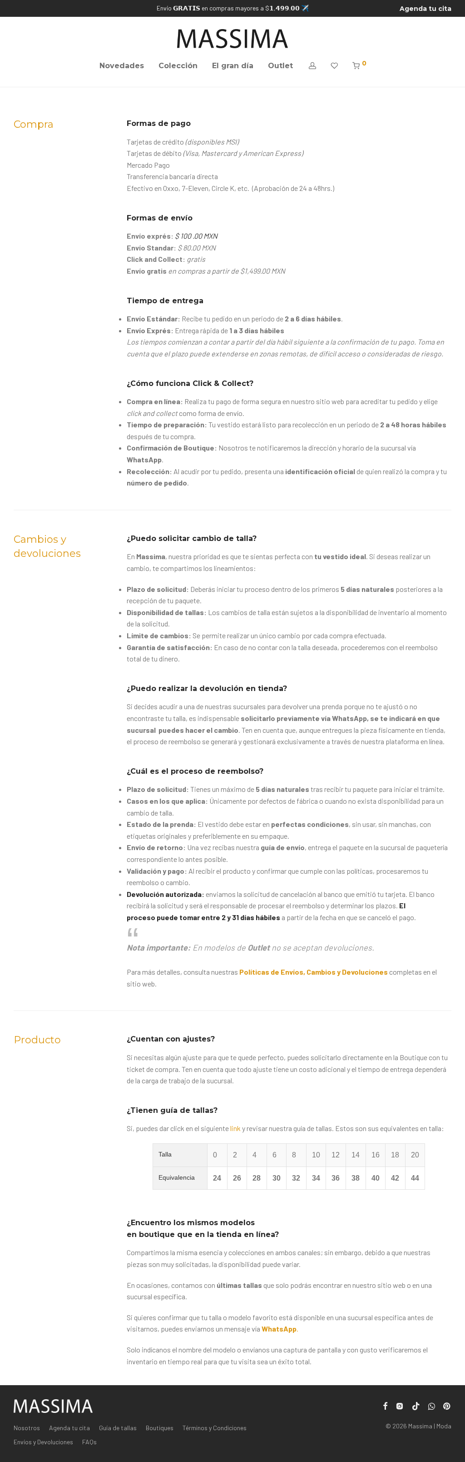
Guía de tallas (118, 1428)
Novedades (121, 65)
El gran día (232, 65)
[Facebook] (385, 1405)
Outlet (280, 65)
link (235, 1128)
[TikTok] (416, 1405)
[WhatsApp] (431, 1405)
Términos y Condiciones (215, 1428)
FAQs (89, 1442)
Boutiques (159, 1428)
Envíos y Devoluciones (43, 1442)
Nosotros (27, 1428)
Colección (178, 65)
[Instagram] (400, 1405)
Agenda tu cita (425, 8)
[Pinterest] (447, 1405)
